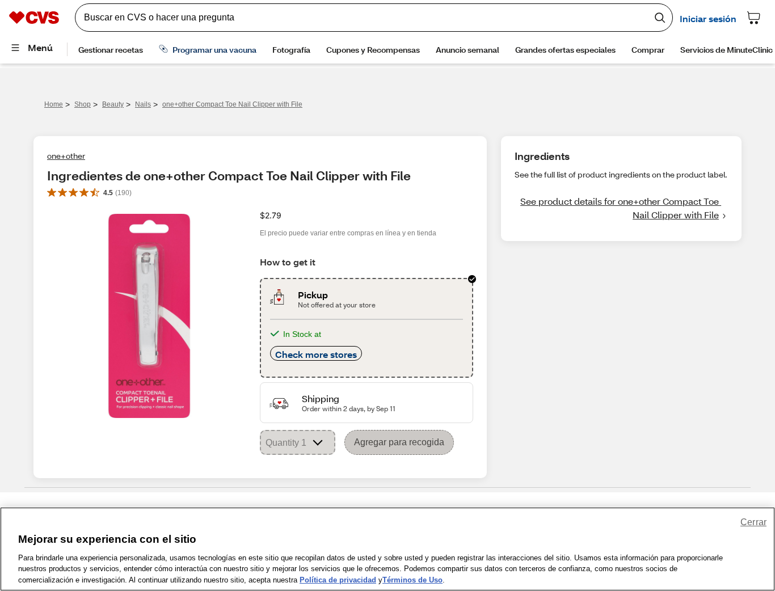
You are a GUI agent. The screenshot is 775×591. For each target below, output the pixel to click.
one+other (66, 155)
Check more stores (316, 354)
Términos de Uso (412, 579)
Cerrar (753, 522)
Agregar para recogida (399, 442)
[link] (621, 208)
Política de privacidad (338, 579)
